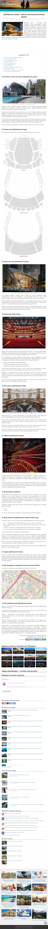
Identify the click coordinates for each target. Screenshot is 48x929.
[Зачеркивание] (13, 687)
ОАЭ (22, 19)
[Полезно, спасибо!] (31, 637)
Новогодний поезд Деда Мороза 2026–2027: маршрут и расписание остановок (23, 818)
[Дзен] (7, 703)
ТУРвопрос (10, 4)
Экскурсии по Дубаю (8, 65)
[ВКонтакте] (14, 703)
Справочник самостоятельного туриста (13, 6)
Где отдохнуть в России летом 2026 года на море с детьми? (39, 880)
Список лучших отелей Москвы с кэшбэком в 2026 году (8, 918)
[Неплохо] (30, 637)
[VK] (26, 640)
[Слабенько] (28, 637)
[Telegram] (12, 703)
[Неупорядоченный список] (16, 687)
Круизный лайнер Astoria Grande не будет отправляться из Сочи (18, 715)
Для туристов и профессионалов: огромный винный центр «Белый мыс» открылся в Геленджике (24, 742)
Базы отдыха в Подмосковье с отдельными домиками (24, 907)
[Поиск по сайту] (45, 10)
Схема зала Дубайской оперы (9, 58)
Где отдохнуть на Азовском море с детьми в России (39, 893)
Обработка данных (25, 926)
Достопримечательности (15, 19)
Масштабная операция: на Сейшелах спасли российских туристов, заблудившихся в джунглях (24, 726)
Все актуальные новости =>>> (7, 767)
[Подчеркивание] (11, 687)
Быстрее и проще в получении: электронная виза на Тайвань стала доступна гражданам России (24, 731)
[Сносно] (29, 637)
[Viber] (43, 640)
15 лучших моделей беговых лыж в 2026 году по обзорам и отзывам (22, 782)
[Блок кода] (19, 687)
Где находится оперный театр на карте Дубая (13, 70)
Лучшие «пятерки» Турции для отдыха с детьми (24, 893)
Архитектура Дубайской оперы (10, 60)
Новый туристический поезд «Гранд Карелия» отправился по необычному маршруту (22, 710)
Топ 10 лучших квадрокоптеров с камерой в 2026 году (19, 797)
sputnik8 (5, 510)
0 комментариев (14, 776)
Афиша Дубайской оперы (9, 64)
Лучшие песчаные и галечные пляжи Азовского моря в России (39, 904)
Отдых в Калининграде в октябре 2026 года (16, 832)
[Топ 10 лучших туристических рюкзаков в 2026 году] (4, 775)
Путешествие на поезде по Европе (39, 920)
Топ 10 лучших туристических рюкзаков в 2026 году (19, 774)
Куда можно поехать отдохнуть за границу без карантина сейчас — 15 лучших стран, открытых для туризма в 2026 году (9, 905)
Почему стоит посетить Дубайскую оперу (12, 57)
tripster (5, 508)
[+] (24, 686)
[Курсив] (10, 687)
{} (22, 686)
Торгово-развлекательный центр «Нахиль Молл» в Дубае (9, 880)
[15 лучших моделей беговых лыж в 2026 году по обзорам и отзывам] (4, 783)
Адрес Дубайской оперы (8, 68)
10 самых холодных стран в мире (15, 813)
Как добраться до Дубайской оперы (11, 71)
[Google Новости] (10, 703)
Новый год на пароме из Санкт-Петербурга (23, 918)
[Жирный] (8, 687)
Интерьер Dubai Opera (8, 61)
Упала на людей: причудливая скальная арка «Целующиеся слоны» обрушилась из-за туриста (24, 748)
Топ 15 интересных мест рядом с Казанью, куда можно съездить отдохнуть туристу (24, 881)
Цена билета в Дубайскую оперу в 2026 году (13, 67)
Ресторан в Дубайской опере (9, 63)
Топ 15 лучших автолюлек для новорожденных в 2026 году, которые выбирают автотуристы (26, 804)
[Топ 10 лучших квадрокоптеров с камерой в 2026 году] (4, 797)
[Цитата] (18, 687)
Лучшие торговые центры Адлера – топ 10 (9, 893)
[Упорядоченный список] (14, 687)
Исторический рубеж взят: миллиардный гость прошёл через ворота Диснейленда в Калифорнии (25, 720)
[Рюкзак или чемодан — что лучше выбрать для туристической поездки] (4, 790)
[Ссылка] (21, 687)
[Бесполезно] (27, 637)
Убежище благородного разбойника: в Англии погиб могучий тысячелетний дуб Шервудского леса (25, 753)
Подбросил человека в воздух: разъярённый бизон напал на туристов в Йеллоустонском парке (24, 737)
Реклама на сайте (18, 926)
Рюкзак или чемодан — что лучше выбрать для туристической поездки (22, 789)
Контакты (31, 926)
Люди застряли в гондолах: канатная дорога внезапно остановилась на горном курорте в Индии (24, 759)
